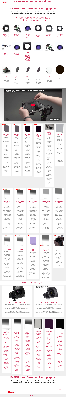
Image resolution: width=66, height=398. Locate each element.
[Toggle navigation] (64, 1)
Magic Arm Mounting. (49, 134)
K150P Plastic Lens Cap (59, 76)
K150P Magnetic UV (49, 77)
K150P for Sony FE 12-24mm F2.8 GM (6, 54)
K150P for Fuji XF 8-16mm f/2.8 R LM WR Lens (60, 35)
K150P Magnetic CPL (6, 77)
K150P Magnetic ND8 (17, 77)
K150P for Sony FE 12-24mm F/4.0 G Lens (38, 35)
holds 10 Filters (59, 248)
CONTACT (56, 389)
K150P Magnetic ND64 (27, 77)
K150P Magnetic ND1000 (38, 77)
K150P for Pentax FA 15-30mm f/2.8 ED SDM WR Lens (49, 36)
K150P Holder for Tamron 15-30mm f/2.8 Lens (17, 35)
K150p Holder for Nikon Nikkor (27, 35)
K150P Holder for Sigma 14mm (16, 54)
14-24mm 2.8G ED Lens (27, 37)
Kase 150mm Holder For (49, 132)
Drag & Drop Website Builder (33, 395)
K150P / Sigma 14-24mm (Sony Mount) (6, 35)
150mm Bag (59, 248)
